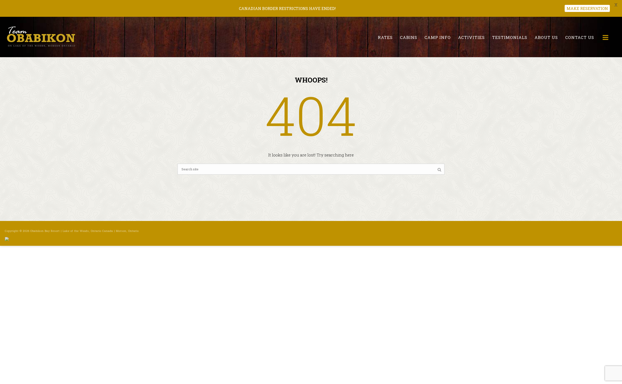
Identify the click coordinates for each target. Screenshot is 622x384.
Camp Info (437, 37)
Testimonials (509, 37)
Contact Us (579, 37)
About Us (546, 37)
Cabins (408, 37)
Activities (471, 37)
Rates (385, 37)
